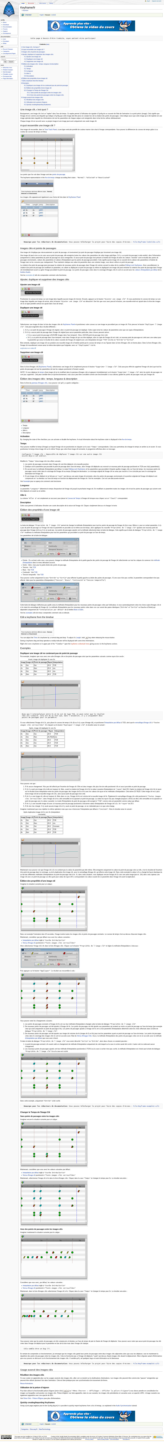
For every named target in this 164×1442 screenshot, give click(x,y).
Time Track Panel (50, 129)
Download (6, 24)
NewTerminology (44, 1429)
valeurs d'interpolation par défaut (146, 270)
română (53, 15)
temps (42, 372)
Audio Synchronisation (123, 1406)
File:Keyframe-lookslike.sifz (146, 242)
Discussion (31, 3)
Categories (24, 1429)
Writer (4, 43)
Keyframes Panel (75, 197)
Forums (5, 29)
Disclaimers (126, 1439)
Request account (156, 1)
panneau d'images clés (39, 383)
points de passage (58, 174)
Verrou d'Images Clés (84, 1036)
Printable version (8, 74)
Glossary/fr (33, 1429)
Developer (6, 41)
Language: (28, 14)
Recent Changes (8, 49)
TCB (34, 567)
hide (47, 44)
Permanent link (7, 76)
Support (5, 31)
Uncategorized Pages (9, 53)
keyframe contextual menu (80, 644)
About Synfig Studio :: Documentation (108, 1439)
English (42, 15)
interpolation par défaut (113, 722)
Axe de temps (50, 177)
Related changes (8, 69)
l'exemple (26, 481)
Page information (8, 78)
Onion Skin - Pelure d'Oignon (33, 1398)
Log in (148, 1)
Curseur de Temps (73, 498)
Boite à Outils (78, 610)
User (4, 39)
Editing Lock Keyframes (133, 265)
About (4, 22)
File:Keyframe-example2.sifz (146, 1106)
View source (42, 3)
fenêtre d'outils (25, 272)
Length (78, 637)
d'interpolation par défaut (33, 1038)
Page (23, 3)
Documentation (7, 27)
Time (35, 637)
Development (7, 33)
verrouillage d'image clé (143, 722)
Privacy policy (89, 1439)
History (51, 3)
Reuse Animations (26, 1383)
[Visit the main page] (9, 9)
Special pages (7, 72)
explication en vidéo (27, 348)
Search (3, 56)
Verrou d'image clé (29, 943)
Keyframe (25, 10)
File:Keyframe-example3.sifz (146, 1363)
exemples (29, 275)
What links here (7, 67)
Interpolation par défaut (31, 940)
